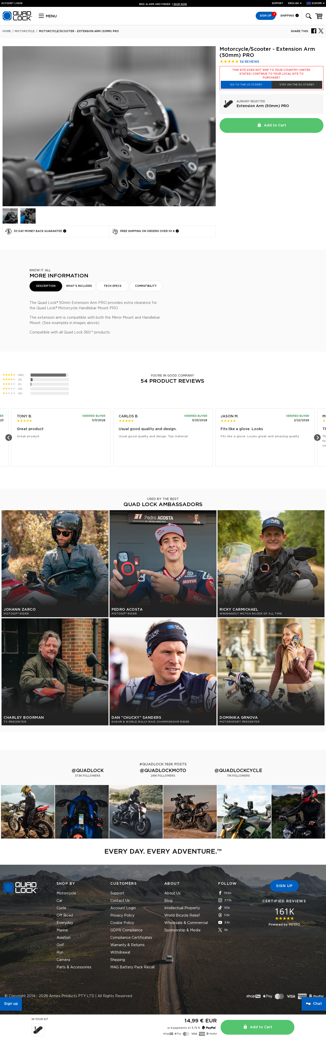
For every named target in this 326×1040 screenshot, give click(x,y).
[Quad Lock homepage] (17, 19)
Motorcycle (66, 893)
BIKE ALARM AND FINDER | (163, 4)
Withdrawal (120, 952)
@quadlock (88, 770)
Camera (63, 960)
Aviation (64, 938)
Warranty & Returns (127, 945)
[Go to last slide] (8, 437)
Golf (60, 945)
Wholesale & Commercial (186, 923)
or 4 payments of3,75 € (183, 1028)
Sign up (11, 1004)
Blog (168, 901)
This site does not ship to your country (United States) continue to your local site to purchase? (271, 74)
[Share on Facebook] (313, 30)
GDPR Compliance (126, 930)
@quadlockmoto (163, 770)
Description (46, 286)
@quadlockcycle (238, 770)
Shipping (287, 15)
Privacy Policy (122, 915)
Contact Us (120, 901)
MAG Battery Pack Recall (132, 967)
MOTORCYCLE (25, 31)
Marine (62, 930)
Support (277, 3)
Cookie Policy (122, 923)
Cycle (61, 908)
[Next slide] (317, 437)
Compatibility (146, 286)
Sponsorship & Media (182, 930)
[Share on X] (320, 30)
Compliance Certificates (131, 938)
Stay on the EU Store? (296, 84)
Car (59, 901)
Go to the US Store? (246, 84)
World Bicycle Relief (182, 915)
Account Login (123, 908)
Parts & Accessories (74, 967)
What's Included (79, 286)
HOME (7, 31)
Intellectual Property (182, 908)
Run (60, 952)
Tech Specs (112, 286)
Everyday (65, 923)
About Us (172, 893)
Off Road (65, 915)
